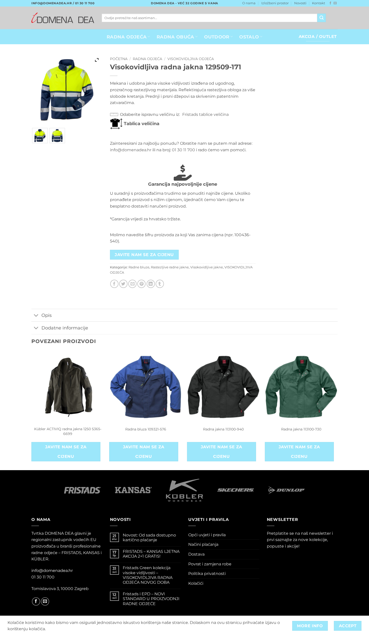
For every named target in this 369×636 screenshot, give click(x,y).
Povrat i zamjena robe (209, 564)
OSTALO (249, 36)
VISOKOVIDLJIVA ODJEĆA (190, 59)
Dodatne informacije (64, 327)
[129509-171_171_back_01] (57, 135)
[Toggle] (36, 315)
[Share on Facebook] (114, 284)
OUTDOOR (216, 36)
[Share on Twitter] (123, 284)
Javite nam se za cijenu (144, 254)
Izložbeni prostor (275, 3)
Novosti (300, 3)
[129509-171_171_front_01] (40, 135)
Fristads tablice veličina (205, 114)
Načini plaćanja (203, 544)
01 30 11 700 (183, 150)
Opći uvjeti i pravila (207, 534)
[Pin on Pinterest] (141, 284)
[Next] (337, 410)
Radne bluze (139, 267)
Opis (46, 315)
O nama (249, 3)
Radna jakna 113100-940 (223, 429)
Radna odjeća (147, 59)
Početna (119, 59)
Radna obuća (175, 36)
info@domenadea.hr (130, 150)
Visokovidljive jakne (206, 267)
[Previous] (31, 410)
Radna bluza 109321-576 (145, 429)
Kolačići (195, 583)
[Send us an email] (335, 3)
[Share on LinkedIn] (151, 284)
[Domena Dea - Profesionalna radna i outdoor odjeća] (62, 18)
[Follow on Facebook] (330, 3)
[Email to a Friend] (132, 284)
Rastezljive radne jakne (170, 267)
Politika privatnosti (207, 573)
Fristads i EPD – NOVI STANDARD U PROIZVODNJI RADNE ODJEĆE (151, 599)
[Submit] (321, 18)
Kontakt (318, 3)
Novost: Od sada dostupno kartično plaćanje (149, 537)
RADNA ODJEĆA (127, 36)
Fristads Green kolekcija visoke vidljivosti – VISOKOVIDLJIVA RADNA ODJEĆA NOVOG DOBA (147, 575)
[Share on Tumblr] (160, 284)
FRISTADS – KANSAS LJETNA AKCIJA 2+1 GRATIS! (151, 554)
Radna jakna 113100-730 (301, 429)
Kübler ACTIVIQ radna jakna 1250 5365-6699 (67, 431)
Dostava (196, 554)
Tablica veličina (140, 123)
